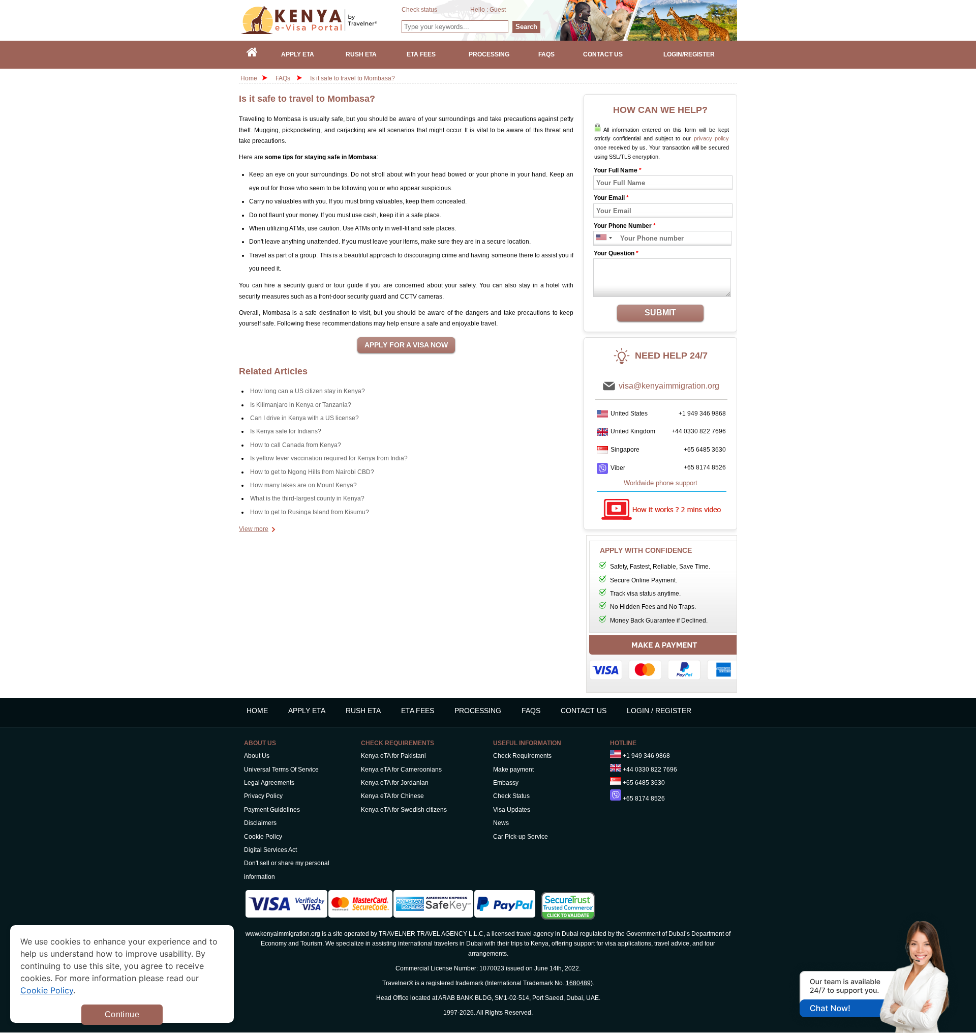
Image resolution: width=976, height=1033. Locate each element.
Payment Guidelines (272, 809)
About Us (256, 755)
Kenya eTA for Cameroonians (401, 769)
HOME (257, 710)
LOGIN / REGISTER (659, 710)
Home (248, 78)
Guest (498, 9)
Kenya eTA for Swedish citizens (404, 809)
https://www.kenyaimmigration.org (321, 20)
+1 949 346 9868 (702, 413)
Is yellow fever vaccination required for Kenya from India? (329, 458)
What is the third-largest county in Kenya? (307, 498)
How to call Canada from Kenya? (295, 445)
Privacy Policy (263, 796)
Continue (122, 1014)
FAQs (283, 78)
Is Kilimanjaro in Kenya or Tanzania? (300, 404)
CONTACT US (583, 710)
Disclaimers (260, 823)
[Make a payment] (664, 660)
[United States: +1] (600, 238)
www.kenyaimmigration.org (283, 933)
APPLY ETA (306, 710)
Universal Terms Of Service (281, 769)
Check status (419, 9)
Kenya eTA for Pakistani (393, 755)
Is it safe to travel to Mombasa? (352, 78)
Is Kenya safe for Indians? (285, 431)
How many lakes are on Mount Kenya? (303, 485)
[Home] (252, 55)
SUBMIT (660, 312)
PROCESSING (477, 710)
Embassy (505, 782)
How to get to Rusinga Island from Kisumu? (309, 512)
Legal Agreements (269, 782)
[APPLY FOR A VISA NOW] (406, 345)
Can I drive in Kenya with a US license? (304, 418)
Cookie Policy (263, 836)
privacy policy (711, 138)
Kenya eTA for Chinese (392, 796)
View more (253, 529)
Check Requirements (522, 755)
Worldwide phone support (660, 483)
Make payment (513, 769)
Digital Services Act (270, 849)
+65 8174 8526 (705, 467)
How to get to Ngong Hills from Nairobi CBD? (312, 472)
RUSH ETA (363, 710)
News (501, 823)
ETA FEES (417, 710)
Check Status (511, 796)
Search (526, 27)
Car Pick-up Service (520, 836)
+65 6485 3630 (705, 449)
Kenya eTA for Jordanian (395, 782)
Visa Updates (511, 809)
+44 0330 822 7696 (699, 431)
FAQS (531, 710)
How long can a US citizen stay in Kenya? (307, 391)
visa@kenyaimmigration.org (669, 385)
